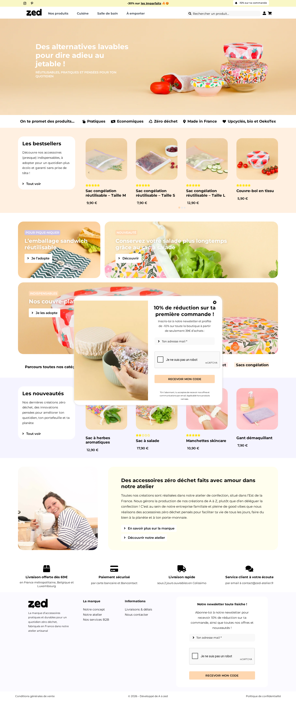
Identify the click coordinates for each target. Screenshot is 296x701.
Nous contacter (136, 615)
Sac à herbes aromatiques (98, 440)
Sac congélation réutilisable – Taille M (106, 193)
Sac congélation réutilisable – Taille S (155, 193)
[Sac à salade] (156, 409)
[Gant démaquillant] (257, 409)
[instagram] (24, 3)
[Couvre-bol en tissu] (257, 159)
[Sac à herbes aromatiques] (106, 409)
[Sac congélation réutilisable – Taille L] (207, 159)
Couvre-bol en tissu (255, 191)
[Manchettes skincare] (207, 409)
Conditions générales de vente (35, 696)
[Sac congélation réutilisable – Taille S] (156, 159)
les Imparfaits (151, 3)
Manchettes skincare (206, 441)
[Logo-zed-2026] (34, 10)
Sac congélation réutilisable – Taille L (205, 193)
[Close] (215, 302)
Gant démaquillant (254, 438)
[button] (179, 208)
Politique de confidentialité (263, 696)
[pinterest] (32, 3)
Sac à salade (147, 441)
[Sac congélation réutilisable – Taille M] (106, 159)
